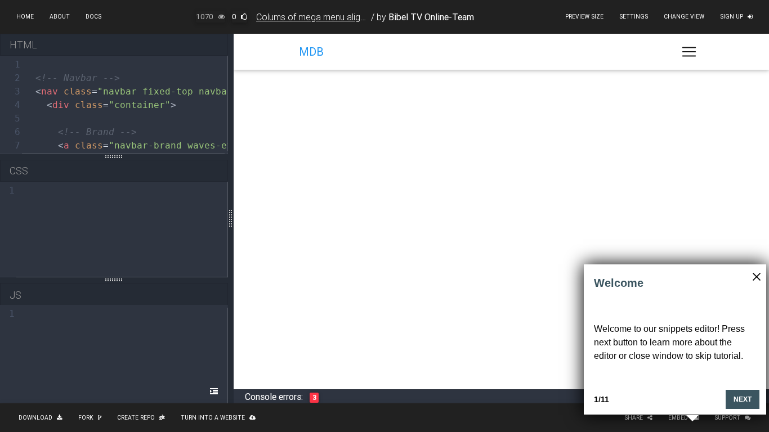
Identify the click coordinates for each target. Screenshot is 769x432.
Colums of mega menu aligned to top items (340, 16)
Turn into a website (213, 417)
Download (35, 417)
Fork (85, 417)
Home (25, 16)
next (743, 399)
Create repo (136, 417)
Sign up (731, 16)
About (60, 16)
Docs (93, 16)
